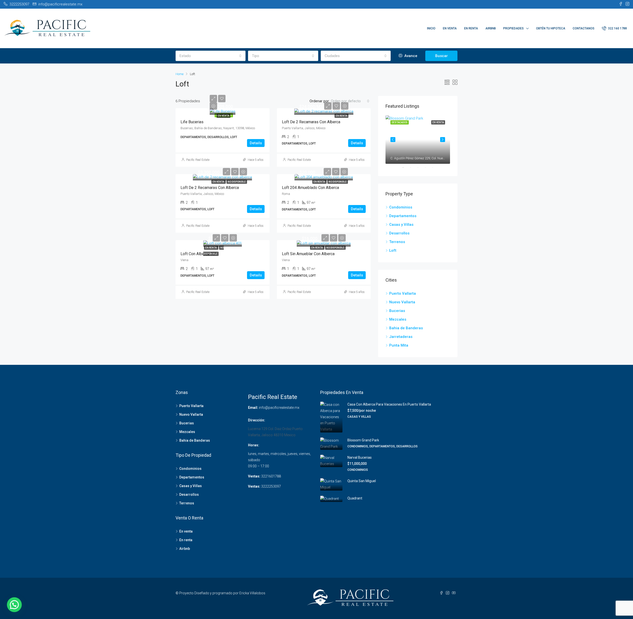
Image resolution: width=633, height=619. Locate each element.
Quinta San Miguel (361, 481)
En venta (223, 115)
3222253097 (271, 486)
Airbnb (490, 28)
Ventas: (254, 476)
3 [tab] (420, 167)
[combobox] (211, 56)
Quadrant (354, 498)
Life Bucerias (192, 122)
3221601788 (271, 476)
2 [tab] (412, 167)
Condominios (400, 207)
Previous (392, 139)
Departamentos (402, 216)
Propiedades (513, 28)
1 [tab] (405, 167)
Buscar (441, 56)
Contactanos (583, 28)
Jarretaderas (400, 336)
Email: (253, 408)
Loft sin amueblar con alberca (308, 253)
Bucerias (397, 311)
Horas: (253, 445)
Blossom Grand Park (363, 440)
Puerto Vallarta (402, 293)
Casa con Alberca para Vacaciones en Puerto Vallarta (389, 404)
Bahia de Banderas (406, 328)
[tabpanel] (417, 139)
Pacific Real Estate (197, 160)
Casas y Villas (401, 224)
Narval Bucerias (359, 457)
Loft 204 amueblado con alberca (310, 187)
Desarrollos (399, 233)
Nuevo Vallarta (402, 302)
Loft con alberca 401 (199, 253)
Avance (410, 56)
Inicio (431, 28)
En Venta (450, 28)
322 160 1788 (617, 28)
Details (256, 143)
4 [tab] (427, 167)
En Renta (471, 28)
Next (442, 139)
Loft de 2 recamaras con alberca (311, 122)
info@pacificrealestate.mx (279, 408)
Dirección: (256, 420)
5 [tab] (435, 167)
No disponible (237, 181)
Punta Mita (398, 345)
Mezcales (397, 319)
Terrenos (397, 242)
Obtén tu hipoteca (550, 28)
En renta (341, 115)
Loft (392, 250)
